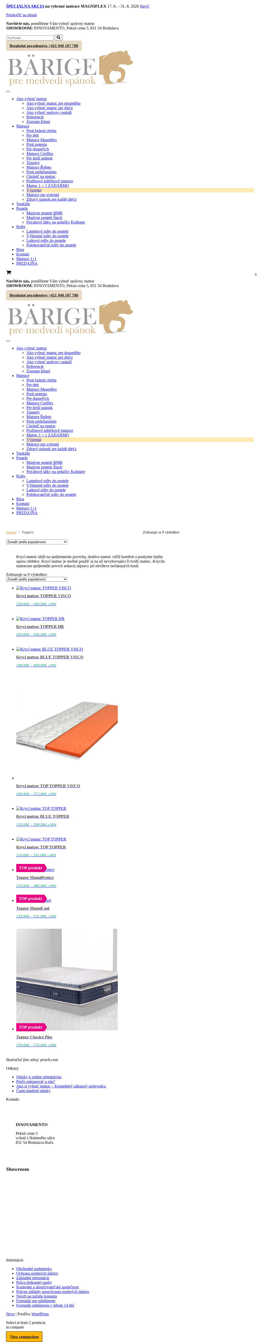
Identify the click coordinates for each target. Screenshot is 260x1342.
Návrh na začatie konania (36, 1296)
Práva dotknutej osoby (34, 1282)
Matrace (22, 126)
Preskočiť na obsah (21, 15)
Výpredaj (33, 190)
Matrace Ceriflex (39, 153)
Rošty (21, 227)
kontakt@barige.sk (31, 1116)
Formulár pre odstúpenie (35, 1301)
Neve (10, 1314)
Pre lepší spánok (39, 158)
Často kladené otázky (33, 1090)
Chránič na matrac (41, 176)
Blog (20, 249)
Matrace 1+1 (26, 259)
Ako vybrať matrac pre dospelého (53, 103)
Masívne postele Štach (44, 217)
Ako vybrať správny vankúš (49, 112)
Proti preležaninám (41, 172)
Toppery (33, 163)
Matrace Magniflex (41, 140)
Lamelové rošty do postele (47, 231)
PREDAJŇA (27, 263)
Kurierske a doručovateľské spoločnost (47, 1287)
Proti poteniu (36, 144)
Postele (22, 208)
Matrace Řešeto (38, 167)
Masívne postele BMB (44, 213)
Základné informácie (32, 1278)
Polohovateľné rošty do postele (51, 245)
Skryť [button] (144, 6)
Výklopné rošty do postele (47, 236)
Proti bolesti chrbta (41, 131)
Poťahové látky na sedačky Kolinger (55, 222)
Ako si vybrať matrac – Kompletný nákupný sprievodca (61, 1086)
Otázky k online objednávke (38, 1077)
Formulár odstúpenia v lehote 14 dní (45, 1305)
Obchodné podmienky (34, 1269)
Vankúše (23, 204)
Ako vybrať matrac (31, 99)
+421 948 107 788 (30, 1108)
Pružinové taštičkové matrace (49, 181)
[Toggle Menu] (8, 91)
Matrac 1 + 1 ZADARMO (47, 185)
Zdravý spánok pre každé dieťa (51, 199)
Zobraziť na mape (30, 1159)
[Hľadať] (58, 38)
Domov (11, 532)
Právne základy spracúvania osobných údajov (52, 1291)
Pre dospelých (37, 149)
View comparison (24, 1337)
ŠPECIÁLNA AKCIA (25, 6)
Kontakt (22, 254)
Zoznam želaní (38, 121)
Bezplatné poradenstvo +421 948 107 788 (44, 46)
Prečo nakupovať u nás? (35, 1081)
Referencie (35, 117)
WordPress (40, 1314)
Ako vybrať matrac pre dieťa (49, 108)
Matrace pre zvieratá (42, 195)
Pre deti (32, 135)
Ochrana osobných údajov (37, 1273)
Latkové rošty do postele (46, 240)
